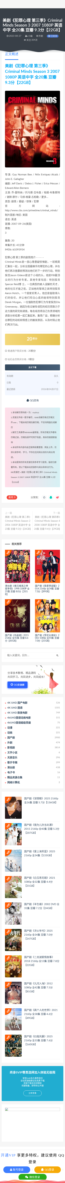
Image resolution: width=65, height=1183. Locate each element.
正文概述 (11, 54)
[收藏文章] (44, 497)
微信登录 (34, 1177)
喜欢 (12, 497)
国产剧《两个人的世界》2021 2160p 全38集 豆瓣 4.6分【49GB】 (41, 1014)
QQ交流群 (19, 685)
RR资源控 (15, 472)
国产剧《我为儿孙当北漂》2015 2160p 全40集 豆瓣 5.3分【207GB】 (41, 829)
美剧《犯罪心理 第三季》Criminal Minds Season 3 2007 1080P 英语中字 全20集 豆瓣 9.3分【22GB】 (34, 477)
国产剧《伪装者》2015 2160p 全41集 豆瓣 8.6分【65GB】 (17, 638)
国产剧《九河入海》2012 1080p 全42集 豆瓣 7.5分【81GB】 (38, 987)
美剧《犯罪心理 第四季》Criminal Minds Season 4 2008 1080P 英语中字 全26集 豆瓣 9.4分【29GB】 (47, 523)
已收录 (53, 36)
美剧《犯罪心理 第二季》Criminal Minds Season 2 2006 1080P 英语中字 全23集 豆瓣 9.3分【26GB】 (18, 523)
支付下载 (32, 367)
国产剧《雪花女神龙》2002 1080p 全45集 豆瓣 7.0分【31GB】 (47, 638)
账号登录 (18, 1169)
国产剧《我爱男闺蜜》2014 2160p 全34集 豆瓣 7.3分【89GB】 (47, 589)
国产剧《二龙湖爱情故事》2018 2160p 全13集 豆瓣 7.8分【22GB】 (41, 961)
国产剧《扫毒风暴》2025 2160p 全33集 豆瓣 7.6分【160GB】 (38, 1040)
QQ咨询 (34, 400)
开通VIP (8, 1155)
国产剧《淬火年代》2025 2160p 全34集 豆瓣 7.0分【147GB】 (38, 935)
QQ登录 (49, 1169)
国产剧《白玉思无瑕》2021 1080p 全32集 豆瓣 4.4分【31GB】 (39, 882)
